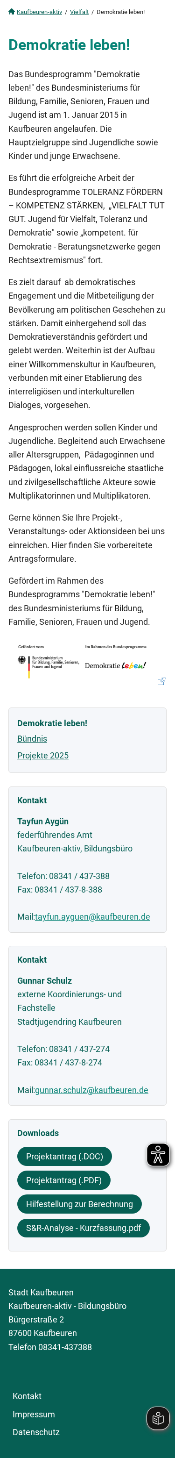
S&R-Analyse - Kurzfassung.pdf (83, 1228)
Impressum (34, 1414)
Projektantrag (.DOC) (64, 1156)
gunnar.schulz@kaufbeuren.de (91, 1090)
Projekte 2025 (43, 755)
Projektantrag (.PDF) (64, 1180)
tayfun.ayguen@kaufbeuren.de (92, 917)
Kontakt (27, 1396)
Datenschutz (36, 1432)
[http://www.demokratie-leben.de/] (87, 662)
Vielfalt (79, 11)
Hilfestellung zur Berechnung (79, 1204)
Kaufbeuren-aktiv (39, 11)
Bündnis (32, 738)
